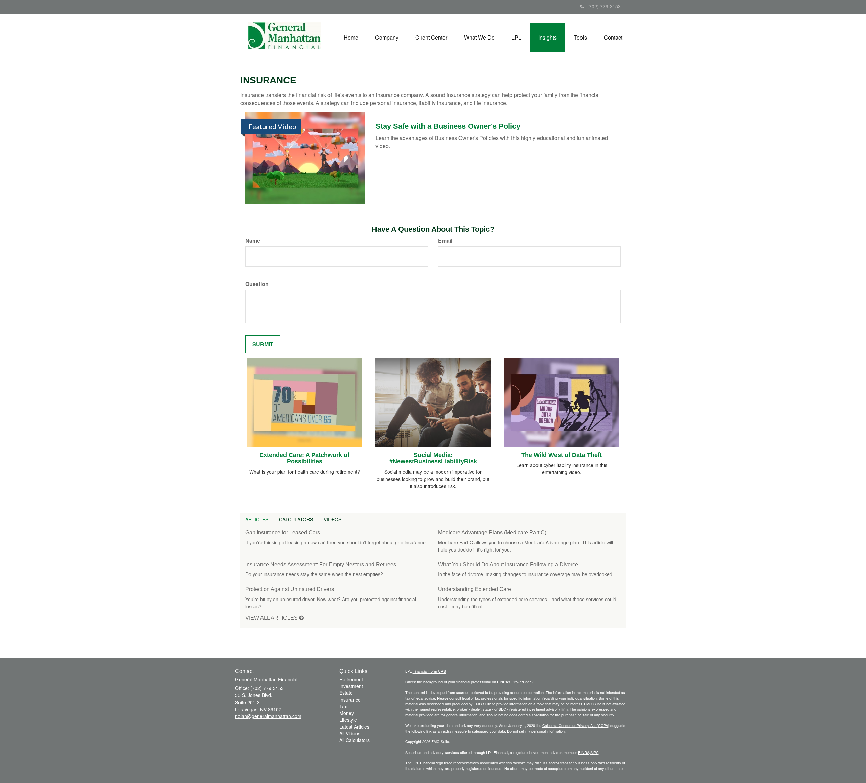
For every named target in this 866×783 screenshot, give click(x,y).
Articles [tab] (256, 519)
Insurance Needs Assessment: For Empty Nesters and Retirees (320, 564)
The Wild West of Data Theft (561, 454)
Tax (343, 706)
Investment (351, 686)
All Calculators (354, 740)
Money (346, 713)
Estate (346, 692)
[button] (387, 37)
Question (257, 284)
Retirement (351, 679)
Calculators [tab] (296, 519)
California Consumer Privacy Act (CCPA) (575, 725)
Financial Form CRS (429, 671)
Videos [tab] (332, 519)
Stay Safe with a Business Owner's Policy (447, 126)
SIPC (594, 752)
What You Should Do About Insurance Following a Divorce (508, 564)
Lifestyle (348, 719)
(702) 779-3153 (604, 6)
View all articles (272, 618)
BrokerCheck (523, 681)
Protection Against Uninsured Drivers (289, 589)
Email (445, 240)
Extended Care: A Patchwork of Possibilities (304, 458)
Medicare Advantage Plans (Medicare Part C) (492, 532)
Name (252, 240)
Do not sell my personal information (536, 731)
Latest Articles (354, 726)
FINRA (583, 752)
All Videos (349, 733)
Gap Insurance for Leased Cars (282, 532)
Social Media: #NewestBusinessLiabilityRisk (433, 458)
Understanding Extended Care (474, 589)
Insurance (350, 699)
